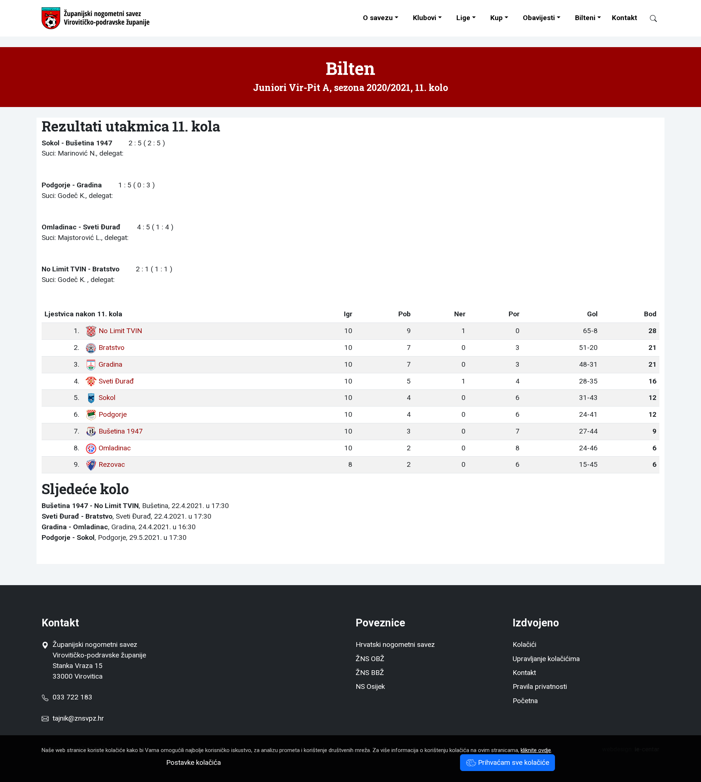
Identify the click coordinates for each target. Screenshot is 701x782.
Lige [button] (463, 18)
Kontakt (624, 18)
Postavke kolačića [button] (193, 762)
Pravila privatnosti (540, 686)
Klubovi (424, 18)
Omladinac (115, 448)
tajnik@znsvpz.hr (78, 718)
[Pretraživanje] (650, 18)
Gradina (110, 364)
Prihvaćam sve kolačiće (512, 762)
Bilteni (585, 18)
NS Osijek (370, 686)
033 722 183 (70, 697)
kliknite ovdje (536, 750)
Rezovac (112, 464)
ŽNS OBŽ (370, 659)
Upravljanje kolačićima (546, 659)
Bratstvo (112, 347)
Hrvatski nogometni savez (395, 644)
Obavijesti (539, 18)
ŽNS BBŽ (370, 672)
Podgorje (113, 414)
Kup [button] (496, 18)
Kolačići (524, 644)
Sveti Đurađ (116, 381)
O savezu (378, 18)
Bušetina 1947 (121, 431)
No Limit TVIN (120, 331)
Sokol (107, 397)
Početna (525, 701)
